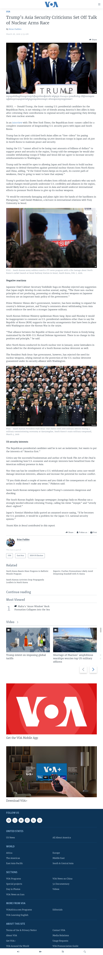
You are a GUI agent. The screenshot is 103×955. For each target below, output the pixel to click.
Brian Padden (15, 29)
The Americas (13, 858)
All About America (62, 837)
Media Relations (61, 935)
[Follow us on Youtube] (21, 820)
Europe (56, 853)
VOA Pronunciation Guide (65, 946)
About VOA (11, 935)
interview (17, 122)
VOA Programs (13, 878)
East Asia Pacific (14, 863)
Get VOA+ (11, 940)
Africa (9, 853)
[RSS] (33, 820)
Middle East (59, 858)
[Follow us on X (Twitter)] (14, 820)
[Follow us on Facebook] (8, 820)
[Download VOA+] (51, 771)
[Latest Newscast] (18, 951)
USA (8, 12)
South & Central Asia (63, 863)
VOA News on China (62, 878)
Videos (56, 889)
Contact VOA (59, 930)
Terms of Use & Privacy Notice (21, 930)
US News (10, 837)
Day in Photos (13, 889)
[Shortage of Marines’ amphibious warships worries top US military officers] (75, 640)
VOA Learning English (17, 915)
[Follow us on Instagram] (27, 820)
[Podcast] (39, 820)
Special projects (14, 884)
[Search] (85, 951)
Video (10, 622)
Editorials (57, 909)
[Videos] (40, 951)
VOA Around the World (17, 946)
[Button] (93, 39)
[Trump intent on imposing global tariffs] (28, 640)
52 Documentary (61, 884)
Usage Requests (60, 940)
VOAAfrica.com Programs (19, 909)
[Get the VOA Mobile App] (51, 708)
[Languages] (63, 951)
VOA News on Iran (15, 894)
